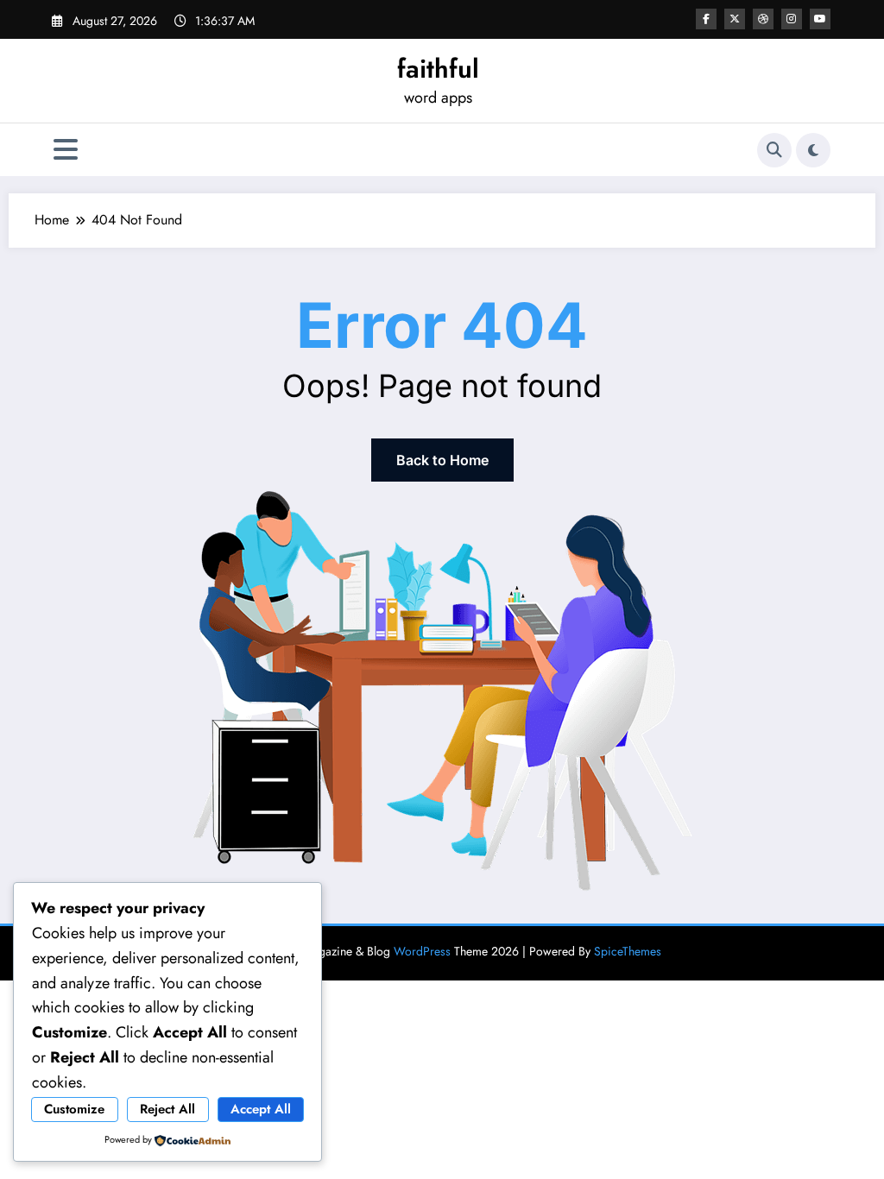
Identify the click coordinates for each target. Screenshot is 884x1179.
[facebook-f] (706, 19)
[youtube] (820, 19)
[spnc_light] (813, 150)
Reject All (167, 1109)
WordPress (422, 951)
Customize (74, 1109)
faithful (438, 68)
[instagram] (791, 19)
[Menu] (65, 150)
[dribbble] (763, 19)
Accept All (260, 1109)
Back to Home (442, 460)
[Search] (774, 150)
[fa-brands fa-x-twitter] (734, 19)
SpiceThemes (627, 951)
